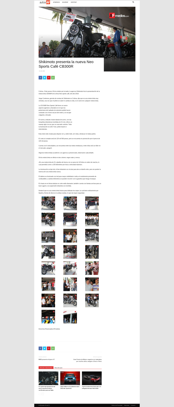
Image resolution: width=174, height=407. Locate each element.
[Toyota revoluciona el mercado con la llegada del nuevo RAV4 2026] (92, 378)
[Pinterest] (49, 77)
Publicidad (126, 405)
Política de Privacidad (117, 405)
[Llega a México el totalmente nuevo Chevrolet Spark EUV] (70, 378)
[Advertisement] (70, 85)
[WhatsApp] (53, 77)
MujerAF (65, 2)
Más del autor (58, 367)
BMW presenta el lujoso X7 (47, 359)
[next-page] (43, 394)
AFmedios (56, 2)
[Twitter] (44, 77)
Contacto (133, 405)
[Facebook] (40, 77)
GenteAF (74, 2)
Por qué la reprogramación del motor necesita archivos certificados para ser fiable (47, 388)
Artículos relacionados (46, 367)
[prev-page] (40, 394)
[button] (133, 2)
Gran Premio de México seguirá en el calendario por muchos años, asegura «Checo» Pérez (87, 360)
